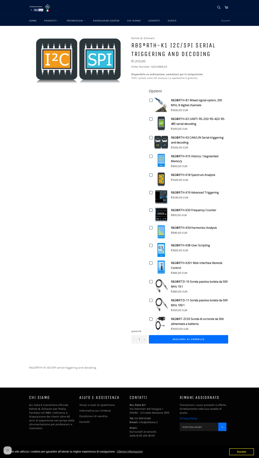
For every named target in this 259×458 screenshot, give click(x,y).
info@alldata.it (148, 422)
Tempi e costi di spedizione (97, 405)
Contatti (154, 20)
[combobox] (219, 8)
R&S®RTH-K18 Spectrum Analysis (193, 175)
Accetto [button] (241, 451)
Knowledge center (106, 20)
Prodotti (50, 20)
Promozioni (75, 20)
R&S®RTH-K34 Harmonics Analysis (194, 228)
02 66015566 (143, 418)
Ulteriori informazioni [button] (130, 451)
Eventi (172, 20)
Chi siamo (134, 20)
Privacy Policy (188, 418)
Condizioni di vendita (93, 416)
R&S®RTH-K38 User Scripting (190, 245)
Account (225, 20)
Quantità (136, 331)
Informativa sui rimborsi (95, 410)
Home (32, 20)
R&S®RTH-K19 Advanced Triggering (195, 192)
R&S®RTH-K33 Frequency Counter (193, 210)
